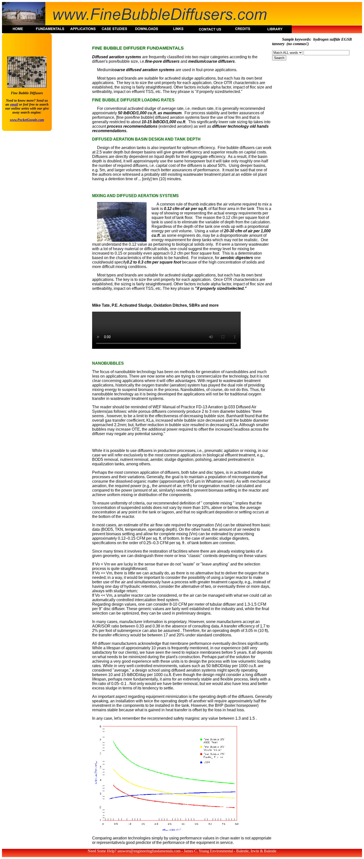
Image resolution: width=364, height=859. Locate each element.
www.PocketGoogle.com (27, 120)
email (14, 104)
